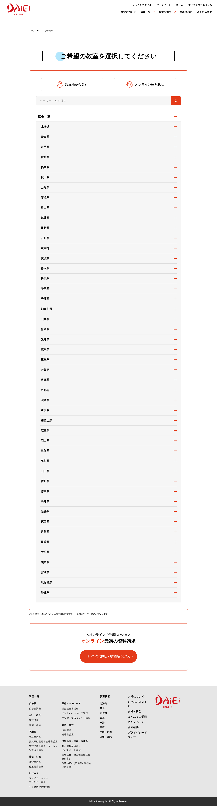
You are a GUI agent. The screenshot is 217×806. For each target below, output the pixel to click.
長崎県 (45, 542)
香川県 (45, 481)
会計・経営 (35, 715)
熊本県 (45, 562)
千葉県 (45, 298)
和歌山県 (46, 420)
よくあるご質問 (137, 716)
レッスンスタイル (142, 5)
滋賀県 (45, 400)
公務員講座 (35, 708)
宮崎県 (45, 572)
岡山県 (45, 440)
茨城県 (45, 258)
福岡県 (45, 521)
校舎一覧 (44, 116)
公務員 (32, 703)
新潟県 (45, 197)
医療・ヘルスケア (71, 703)
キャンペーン (164, 5)
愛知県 (45, 339)
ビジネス (34, 773)
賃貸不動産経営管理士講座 (43, 741)
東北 (102, 708)
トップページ (35, 30)
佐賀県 (45, 531)
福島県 (45, 167)
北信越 (103, 713)
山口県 (45, 471)
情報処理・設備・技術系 (75, 741)
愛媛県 (45, 511)
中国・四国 (106, 732)
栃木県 (45, 268)
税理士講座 (35, 725)
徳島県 (45, 491)
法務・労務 (35, 756)
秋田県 (45, 177)
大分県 (45, 552)
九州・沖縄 (106, 736)
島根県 (45, 460)
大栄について (128, 12)
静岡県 (45, 329)
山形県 (45, 187)
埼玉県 (45, 288)
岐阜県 (45, 349)
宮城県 (45, 157)
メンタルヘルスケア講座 (75, 713)
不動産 (32, 731)
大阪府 (45, 369)
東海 (102, 722)
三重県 (45, 359)
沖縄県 (45, 592)
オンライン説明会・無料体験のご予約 (108, 656)
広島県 (45, 430)
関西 (102, 727)
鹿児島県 (46, 582)
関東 (102, 717)
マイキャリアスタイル (200, 5)
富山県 (45, 207)
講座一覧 (146, 12)
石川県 (45, 238)
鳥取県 (45, 450)
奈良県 (45, 410)
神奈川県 (46, 309)
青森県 (45, 136)
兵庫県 (45, 379)
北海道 (45, 126)
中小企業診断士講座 (40, 786)
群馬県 (45, 278)
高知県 (45, 501)
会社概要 (133, 727)
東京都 (45, 248)
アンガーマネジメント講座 (76, 718)
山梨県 (45, 319)
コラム (179, 5)
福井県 (45, 217)
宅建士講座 (35, 736)
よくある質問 (204, 12)
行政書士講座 (36, 766)
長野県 (45, 227)
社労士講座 (35, 761)
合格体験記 (134, 711)
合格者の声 (186, 12)
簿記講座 (34, 720)
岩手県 (45, 147)
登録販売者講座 (70, 708)
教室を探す (165, 12)
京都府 (45, 390)
